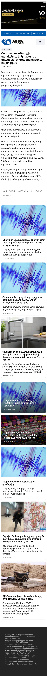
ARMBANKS (25, 33)
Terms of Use (22, 664)
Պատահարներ (6, 49)
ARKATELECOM (11, 33)
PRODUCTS (38, 33)
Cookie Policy (34, 664)
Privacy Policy (10, 664)
